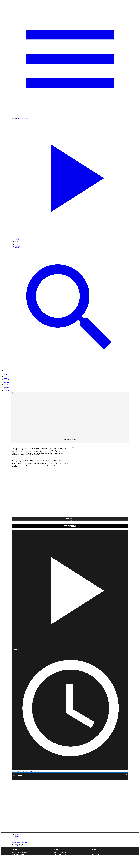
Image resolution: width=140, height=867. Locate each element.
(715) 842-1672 (62, 856)
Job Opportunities (56, 862)
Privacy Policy (95, 852)
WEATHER (17, 246)
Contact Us (54, 864)
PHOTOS (17, 248)
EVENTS (17, 240)
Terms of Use (95, 854)
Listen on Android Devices (18, 854)
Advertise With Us (56, 860)
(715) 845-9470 (62, 852)
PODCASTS (18, 243)
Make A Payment (96, 861)
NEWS (16, 244)
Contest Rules (95, 856)
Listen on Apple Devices (17, 856)
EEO (93, 860)
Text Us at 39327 (56, 858)
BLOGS (16, 241)
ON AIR (17, 238)
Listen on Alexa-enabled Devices (19, 858)
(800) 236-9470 (62, 854)
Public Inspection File (97, 858)
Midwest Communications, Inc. (20, 842)
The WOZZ (16, 649)
